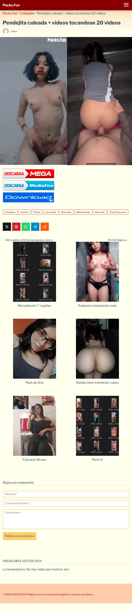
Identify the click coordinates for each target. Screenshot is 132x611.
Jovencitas (50, 212)
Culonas (24, 212)
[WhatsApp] (26, 227)
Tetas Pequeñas (117, 212)
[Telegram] (35, 227)
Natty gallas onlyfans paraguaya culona (29, 240)
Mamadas (66, 212)
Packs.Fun (11, 5)
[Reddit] (45, 227)
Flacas (37, 212)
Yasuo (14, 31)
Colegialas (27, 13)
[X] (7, 227)
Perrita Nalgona (117, 240)
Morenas (99, 212)
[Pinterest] (16, 227)
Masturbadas (83, 212)
